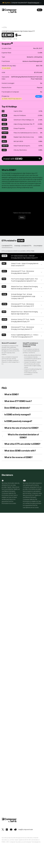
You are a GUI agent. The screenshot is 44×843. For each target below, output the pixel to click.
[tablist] (22, 246)
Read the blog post (33, 3)
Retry (22, 217)
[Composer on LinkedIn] (7, 829)
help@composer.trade (25, 829)
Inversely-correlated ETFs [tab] (23, 246)
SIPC (7, 842)
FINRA (3, 842)
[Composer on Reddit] (15, 829)
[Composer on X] (3, 829)
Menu (39, 10)
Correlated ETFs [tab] (7, 246)
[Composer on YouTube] (11, 829)
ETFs (5, 27)
